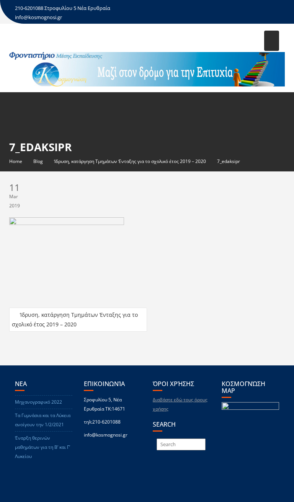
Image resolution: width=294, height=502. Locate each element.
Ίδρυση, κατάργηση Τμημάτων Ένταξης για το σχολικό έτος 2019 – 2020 (75, 319)
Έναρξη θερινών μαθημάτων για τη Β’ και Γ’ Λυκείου (42, 447)
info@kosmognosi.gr (38, 17)
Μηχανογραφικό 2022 (38, 402)
